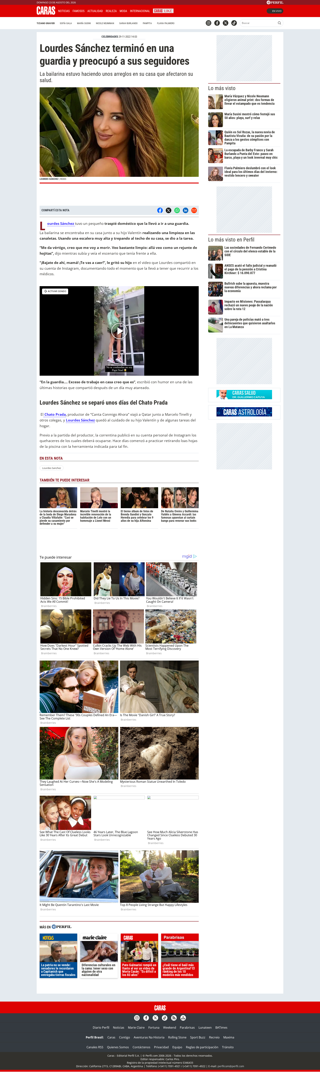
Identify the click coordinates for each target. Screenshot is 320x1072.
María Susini (84, 23)
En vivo (276, 11)
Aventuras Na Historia (149, 1037)
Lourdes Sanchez (51, 468)
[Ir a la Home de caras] (46, 13)
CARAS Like (163, 10)
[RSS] (174, 1018)
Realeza (111, 11)
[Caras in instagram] (208, 23)
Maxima (228, 1037)
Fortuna (153, 1027)
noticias (58, 938)
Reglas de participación (202, 1047)
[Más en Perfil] (61, 927)
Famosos (78, 11)
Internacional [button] (140, 11)
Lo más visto (222, 88)
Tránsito (228, 1047)
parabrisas (180, 938)
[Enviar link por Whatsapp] (177, 210)
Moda (123, 11)
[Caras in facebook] (217, 23)
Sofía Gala (66, 23)
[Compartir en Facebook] (160, 210)
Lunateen (205, 1027)
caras (139, 938)
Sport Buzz (197, 1037)
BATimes (221, 1027)
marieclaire (99, 938)
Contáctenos (141, 1047)
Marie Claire (136, 1027)
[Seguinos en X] (225, 23)
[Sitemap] (183, 1018)
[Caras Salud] (244, 398)
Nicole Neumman (105, 23)
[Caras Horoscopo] (244, 415)
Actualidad (95, 11)
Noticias (64, 11)
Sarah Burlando (128, 23)
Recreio (214, 1037)
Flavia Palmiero (165, 23)
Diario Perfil (101, 1027)
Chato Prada (55, 414)
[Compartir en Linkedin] (185, 210)
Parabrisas (187, 1027)
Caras (111, 1037)
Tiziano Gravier (46, 23)
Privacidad (161, 1047)
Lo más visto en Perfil (231, 239)
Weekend (169, 1027)
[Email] (194, 210)
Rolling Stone (177, 1037)
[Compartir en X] (168, 210)
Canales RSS (94, 1047)
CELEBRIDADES (109, 36)
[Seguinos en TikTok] (234, 23)
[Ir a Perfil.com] (275, 3)
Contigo (124, 1037)
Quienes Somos (118, 1047)
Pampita (147, 23)
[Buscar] (279, 23)
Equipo (177, 1047)
